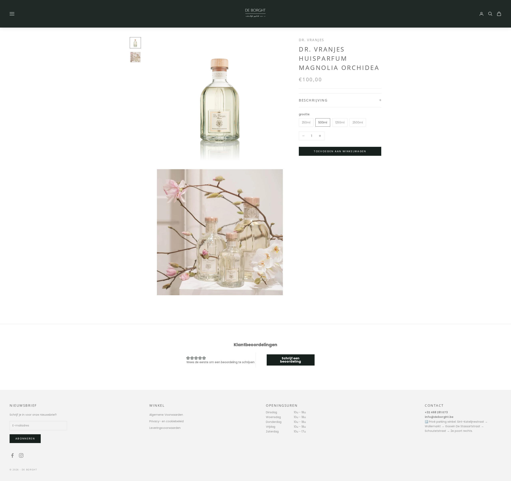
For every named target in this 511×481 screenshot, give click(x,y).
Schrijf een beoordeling (290, 360)
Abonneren (25, 438)
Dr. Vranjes (311, 40)
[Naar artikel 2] (135, 57)
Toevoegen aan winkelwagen (340, 151)
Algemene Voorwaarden (166, 415)
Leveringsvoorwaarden (165, 428)
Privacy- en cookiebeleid (166, 421)
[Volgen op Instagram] (21, 455)
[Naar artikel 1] (135, 42)
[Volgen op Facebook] (12, 455)
